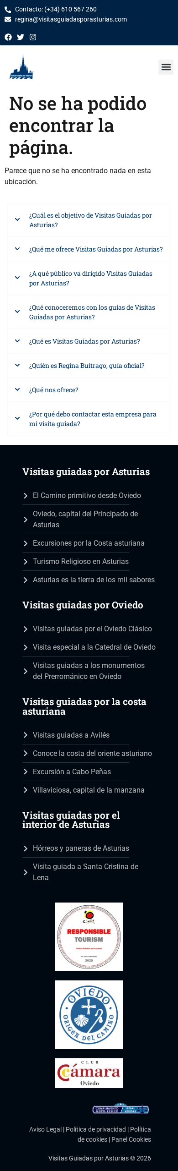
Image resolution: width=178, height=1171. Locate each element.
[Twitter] (20, 37)
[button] (165, 67)
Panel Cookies (131, 1140)
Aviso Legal (45, 1129)
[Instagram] (33, 37)
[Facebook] (8, 37)
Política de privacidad (96, 1129)
